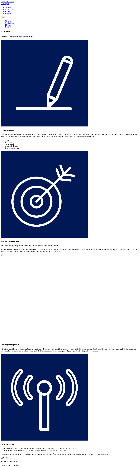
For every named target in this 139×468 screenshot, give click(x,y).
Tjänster (8, 7)
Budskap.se (5, 4)
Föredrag (8, 11)
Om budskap (9, 9)
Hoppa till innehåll (7, 2)
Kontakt (8, 13)
